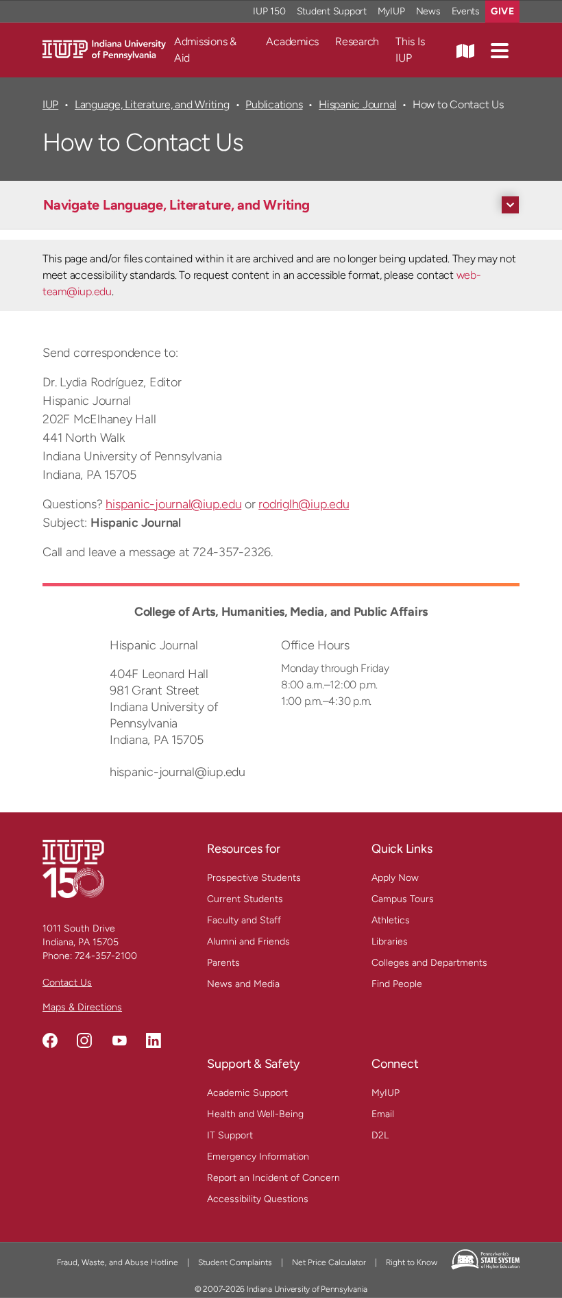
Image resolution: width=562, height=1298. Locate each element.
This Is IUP (409, 49)
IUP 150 (269, 11)
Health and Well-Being (255, 1114)
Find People (396, 984)
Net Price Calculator (329, 1262)
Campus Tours (402, 899)
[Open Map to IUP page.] (465, 50)
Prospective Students (254, 878)
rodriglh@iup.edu (303, 504)
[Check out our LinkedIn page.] (153, 1040)
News (428, 11)
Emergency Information (258, 1156)
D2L (380, 1135)
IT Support (230, 1135)
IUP (50, 104)
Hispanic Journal (357, 104)
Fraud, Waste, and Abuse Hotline (117, 1262)
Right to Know (411, 1262)
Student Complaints (235, 1262)
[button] (500, 50)
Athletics (390, 920)
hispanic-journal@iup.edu (173, 504)
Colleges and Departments (429, 963)
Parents (223, 963)
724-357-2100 (106, 956)
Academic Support (247, 1093)
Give (502, 11)
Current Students (245, 899)
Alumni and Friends (248, 941)
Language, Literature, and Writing (152, 104)
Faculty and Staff (244, 920)
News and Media (243, 984)
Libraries (389, 941)
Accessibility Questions (257, 1199)
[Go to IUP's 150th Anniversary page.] (73, 868)
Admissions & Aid (205, 49)
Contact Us (67, 982)
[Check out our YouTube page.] (119, 1040)
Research (357, 41)
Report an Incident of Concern (273, 1178)
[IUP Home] (104, 48)
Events (466, 11)
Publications (273, 104)
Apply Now (395, 878)
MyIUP (391, 11)
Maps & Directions (82, 1007)
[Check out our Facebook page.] (50, 1040)
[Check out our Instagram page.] (84, 1040)
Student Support (332, 11)
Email (382, 1114)
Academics (292, 41)
